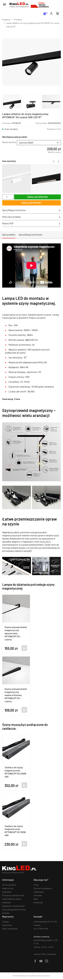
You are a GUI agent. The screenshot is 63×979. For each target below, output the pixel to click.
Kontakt (6, 913)
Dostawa (38, 895)
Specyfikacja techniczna (13, 210)
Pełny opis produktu (11, 216)
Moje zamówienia (9, 928)
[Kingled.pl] (19, 4)
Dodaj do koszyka (24, 785)
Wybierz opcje (24, 648)
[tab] (8, 234)
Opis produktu (8, 234)
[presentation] (53, 161)
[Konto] (51, 13)
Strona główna (9, 884)
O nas (36, 884)
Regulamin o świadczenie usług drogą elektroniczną (13, 908)
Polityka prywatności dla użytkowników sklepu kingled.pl (13, 899)
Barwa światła (9, 142)
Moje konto (7, 925)
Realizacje (38, 902)
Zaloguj (5, 921)
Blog (36, 899)
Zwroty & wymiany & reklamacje (43, 890)
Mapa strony (7, 888)
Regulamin (6, 892)
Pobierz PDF (8, 223)
